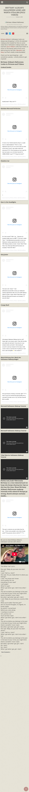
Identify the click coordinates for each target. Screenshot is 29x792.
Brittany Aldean (5, 39)
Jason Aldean (11, 46)
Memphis (19, 50)
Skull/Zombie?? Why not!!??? (9, 101)
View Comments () (5, 653)
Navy (2, 52)
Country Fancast (9, 2)
